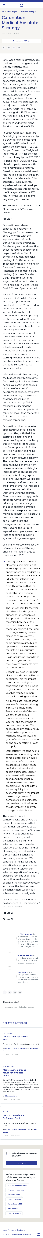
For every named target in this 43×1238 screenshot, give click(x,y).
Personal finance (14, 1213)
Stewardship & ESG (14, 1204)
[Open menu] (4, 5)
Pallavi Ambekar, (11, 1048)
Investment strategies (28, 12)
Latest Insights (12, 12)
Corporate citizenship (15, 1190)
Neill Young (23, 972)
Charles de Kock (25, 956)
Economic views (13, 1194)
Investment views (8, 1066)
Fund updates (12, 1209)
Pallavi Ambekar (25, 934)
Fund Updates (7, 1033)
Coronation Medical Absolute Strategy (19, 1007)
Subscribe (21, 1163)
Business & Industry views (17, 1185)
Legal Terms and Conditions (14, 1230)
